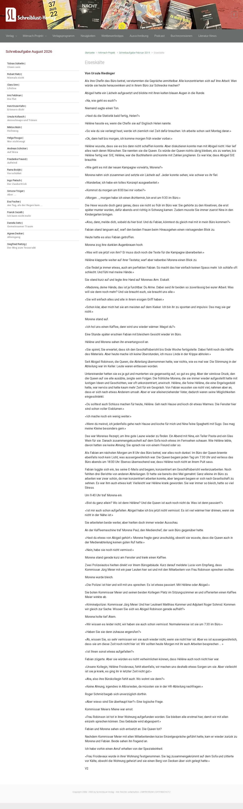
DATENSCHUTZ (162, 792)
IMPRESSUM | (148, 792)
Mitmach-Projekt (106, 52)
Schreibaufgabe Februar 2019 (134, 52)
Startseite (90, 52)
